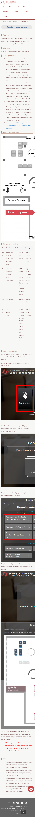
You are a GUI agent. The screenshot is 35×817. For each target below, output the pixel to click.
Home (4, 21)
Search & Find (7, 7)
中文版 (5, 16)
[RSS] (26, 802)
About (16, 11)
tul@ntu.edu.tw (11, 808)
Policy (17, 813)
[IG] (13, 802)
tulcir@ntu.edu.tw (20, 806)
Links (26, 11)
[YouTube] (22, 802)
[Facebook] (9, 802)
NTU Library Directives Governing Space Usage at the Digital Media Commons (18, 125)
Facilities (15, 21)
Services (5, 11)
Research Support (23, 7)
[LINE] (18, 802)
